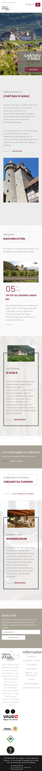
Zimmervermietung (31, 688)
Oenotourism (31, 669)
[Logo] (10, 655)
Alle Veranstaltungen (23, 494)
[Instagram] (13, 711)
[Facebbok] (7, 711)
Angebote (31, 656)
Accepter (17, 767)
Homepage (31, 664)
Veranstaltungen (31, 684)
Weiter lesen (33, 69)
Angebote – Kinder (31, 660)
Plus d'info (27, 767)
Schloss (31, 679)
